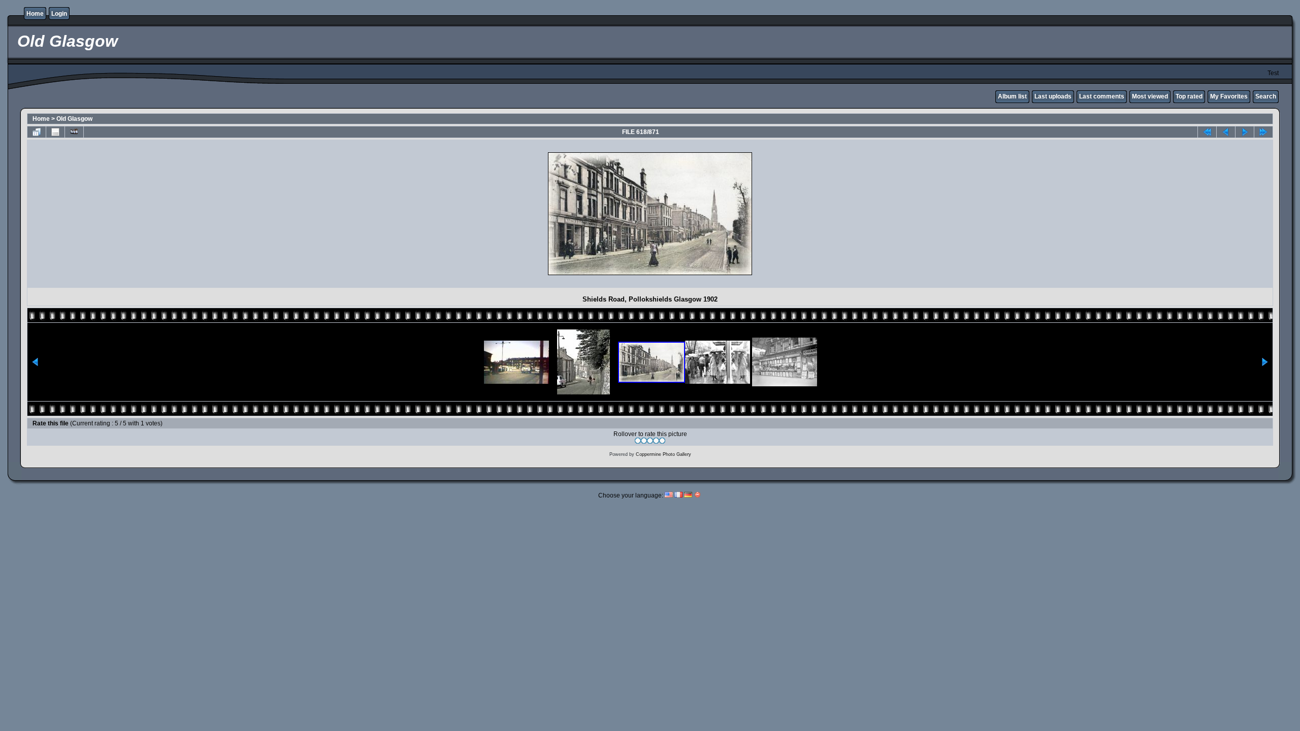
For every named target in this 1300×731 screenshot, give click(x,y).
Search (1265, 96)
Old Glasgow (74, 118)
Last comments (1101, 96)
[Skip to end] (1263, 132)
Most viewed (1150, 96)
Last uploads (1052, 96)
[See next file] (1245, 132)
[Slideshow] (74, 132)
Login (59, 13)
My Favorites (1229, 96)
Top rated (1189, 96)
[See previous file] (1226, 132)
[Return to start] (1207, 132)
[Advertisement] (119, 214)
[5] (662, 441)
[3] (650, 441)
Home (35, 13)
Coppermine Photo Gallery (663, 454)
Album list (1012, 96)
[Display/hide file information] (55, 132)
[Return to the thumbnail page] (36, 132)
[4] (656, 441)
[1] (638, 441)
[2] (644, 441)
